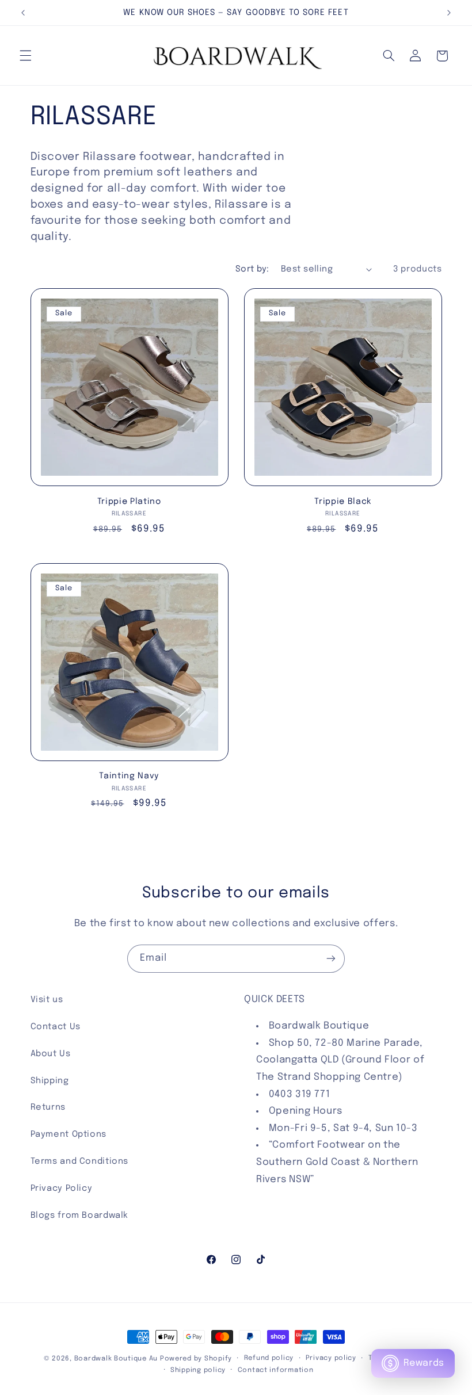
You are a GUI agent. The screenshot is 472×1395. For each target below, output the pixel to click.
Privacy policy (331, 1358)
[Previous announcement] (23, 12)
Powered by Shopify (196, 1358)
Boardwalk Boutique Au (116, 1358)
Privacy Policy (62, 1188)
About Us (51, 1053)
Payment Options (68, 1134)
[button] (25, 56)
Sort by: (252, 269)
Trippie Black (342, 502)
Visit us (47, 999)
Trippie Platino (129, 502)
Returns (48, 1107)
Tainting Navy (129, 776)
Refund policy (269, 1358)
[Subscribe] (331, 959)
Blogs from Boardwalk (80, 1215)
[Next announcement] (449, 12)
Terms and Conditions (80, 1161)
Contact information (276, 1370)
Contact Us (56, 1026)
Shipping (50, 1080)
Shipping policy (198, 1370)
